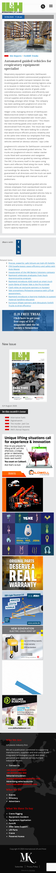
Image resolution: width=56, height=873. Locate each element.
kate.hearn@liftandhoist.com (21, 784)
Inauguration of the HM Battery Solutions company (32, 272)
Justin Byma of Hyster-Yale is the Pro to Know (29, 284)
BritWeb (32, 870)
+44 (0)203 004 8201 (16, 769)
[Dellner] (19, 729)
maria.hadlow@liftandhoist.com (23, 778)
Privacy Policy (32, 866)
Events (12, 794)
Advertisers (14, 801)
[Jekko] (22, 511)
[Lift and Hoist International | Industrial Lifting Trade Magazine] (12, 7)
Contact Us (14, 765)
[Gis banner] (22, 658)
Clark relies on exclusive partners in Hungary (29, 287)
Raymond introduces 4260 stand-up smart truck (30, 281)
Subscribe (19, 866)
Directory (13, 798)
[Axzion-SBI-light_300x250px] (22, 624)
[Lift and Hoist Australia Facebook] (18, 242)
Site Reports (16, 56)
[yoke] (28, 554)
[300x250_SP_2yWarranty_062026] (22, 589)
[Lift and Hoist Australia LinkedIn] (18, 251)
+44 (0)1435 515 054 (16, 772)
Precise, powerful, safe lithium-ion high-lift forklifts (32, 263)
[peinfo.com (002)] (22, 693)
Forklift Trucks (31, 56)
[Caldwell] (28, 476)
